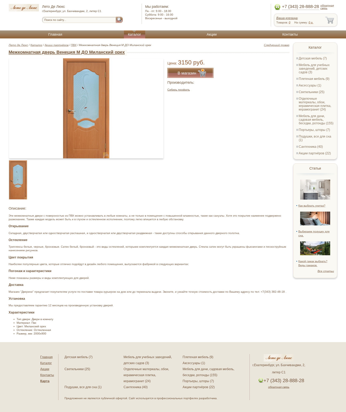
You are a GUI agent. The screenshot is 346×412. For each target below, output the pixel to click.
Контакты (290, 34)
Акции (212, 34)
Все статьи (326, 271)
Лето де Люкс (18, 45)
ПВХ (73, 45)
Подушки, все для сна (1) (83, 387)
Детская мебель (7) (313, 58)
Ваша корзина (287, 18)
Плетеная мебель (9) (314, 78)
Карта (44, 381)
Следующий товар (276, 45)
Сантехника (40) (311, 146)
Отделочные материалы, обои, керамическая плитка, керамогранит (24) (315, 104)
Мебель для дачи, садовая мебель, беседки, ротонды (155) (316, 119)
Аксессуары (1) (310, 85)
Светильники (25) (311, 92)
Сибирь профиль (178, 89)
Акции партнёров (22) (315, 153)
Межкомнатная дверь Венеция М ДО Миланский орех (67, 52)
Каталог (134, 34)
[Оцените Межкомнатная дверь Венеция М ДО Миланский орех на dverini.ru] (86, 108)
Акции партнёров (56, 45)
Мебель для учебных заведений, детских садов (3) (314, 68)
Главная (55, 34)
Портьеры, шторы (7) (314, 130)
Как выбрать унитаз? (311, 205)
